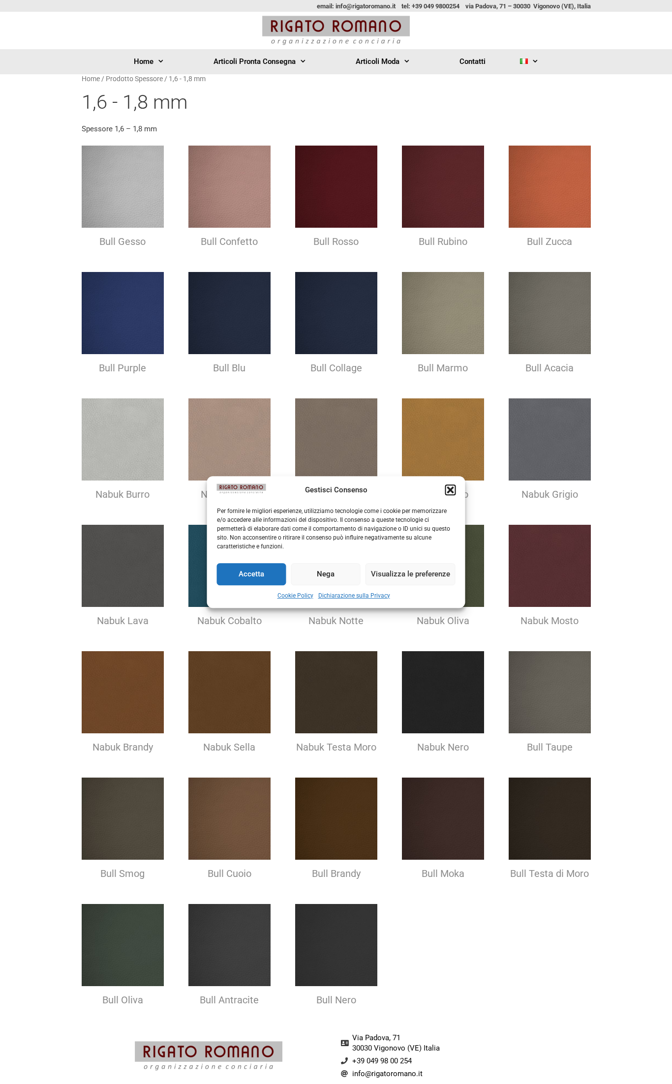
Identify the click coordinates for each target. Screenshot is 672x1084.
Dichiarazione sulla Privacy (354, 595)
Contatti (472, 61)
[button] (451, 490)
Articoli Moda (377, 61)
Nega (326, 574)
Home (143, 61)
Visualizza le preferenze (410, 574)
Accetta (251, 574)
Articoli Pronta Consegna (255, 61)
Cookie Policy (295, 595)
